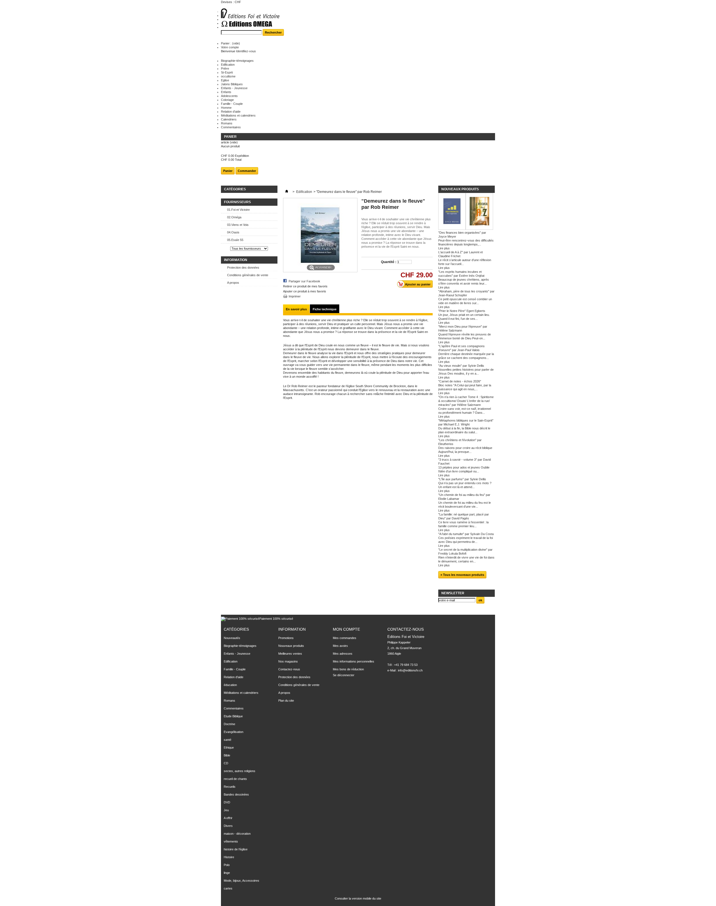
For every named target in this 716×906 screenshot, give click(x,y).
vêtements (231, 841)
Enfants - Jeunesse (234, 88)
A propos (233, 282)
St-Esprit (227, 72)
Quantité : (388, 262)
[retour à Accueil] (286, 192)
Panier (230, 137)
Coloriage (227, 99)
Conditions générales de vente (247, 275)
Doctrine (229, 724)
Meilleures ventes (290, 653)
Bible (227, 755)
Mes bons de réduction (348, 669)
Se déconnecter (343, 675)
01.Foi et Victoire (238, 209)
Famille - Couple (232, 103)
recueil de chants (235, 778)
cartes (228, 888)
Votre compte (230, 47)
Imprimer (295, 296)
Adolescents (229, 96)
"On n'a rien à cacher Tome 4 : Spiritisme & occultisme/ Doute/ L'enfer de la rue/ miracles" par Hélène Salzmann (466, 400)
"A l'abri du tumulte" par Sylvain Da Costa (466, 534)
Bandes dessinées (236, 794)
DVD (227, 802)
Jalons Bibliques (232, 84)
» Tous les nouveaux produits (462, 574)
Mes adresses (342, 653)
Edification (228, 64)
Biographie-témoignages (237, 60)
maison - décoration (237, 833)
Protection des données (243, 267)
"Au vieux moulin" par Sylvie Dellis (461, 365)
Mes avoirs (340, 645)
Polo (227, 865)
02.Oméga (234, 217)
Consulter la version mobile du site (358, 898)
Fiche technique (324, 309)
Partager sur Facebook (304, 281)
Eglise (225, 80)
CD (226, 763)
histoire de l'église (236, 849)
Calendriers (229, 119)
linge (227, 872)
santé (227, 739)
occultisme (228, 76)
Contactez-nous (289, 669)
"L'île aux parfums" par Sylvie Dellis (462, 479)
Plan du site (286, 700)
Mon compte (346, 629)
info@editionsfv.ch (410, 670)
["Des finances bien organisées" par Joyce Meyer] (452, 212)
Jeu (226, 810)
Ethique (229, 747)
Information (235, 260)
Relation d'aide (231, 111)
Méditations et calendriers (238, 115)
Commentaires (231, 127)
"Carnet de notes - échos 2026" (459, 381)
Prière (225, 68)
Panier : (230, 43)
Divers (228, 825)
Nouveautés (232, 638)
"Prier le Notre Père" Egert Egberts (461, 311)
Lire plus (444, 248)
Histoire (229, 857)
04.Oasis (233, 232)
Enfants (226, 92)
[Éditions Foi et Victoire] (250, 18)
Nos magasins (288, 661)
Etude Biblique (233, 716)
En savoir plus (296, 309)
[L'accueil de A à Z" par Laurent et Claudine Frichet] (479, 212)
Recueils (229, 786)
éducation (230, 685)
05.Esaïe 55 (235, 240)
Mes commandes (344, 638)
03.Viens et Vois (238, 224)
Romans (226, 123)
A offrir (228, 818)
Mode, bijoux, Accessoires (241, 880)
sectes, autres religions (239, 771)
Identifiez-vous (246, 51)
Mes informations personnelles (353, 661)
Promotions (286, 638)
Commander (247, 170)
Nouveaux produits (460, 189)
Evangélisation (233, 732)
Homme (226, 107)
